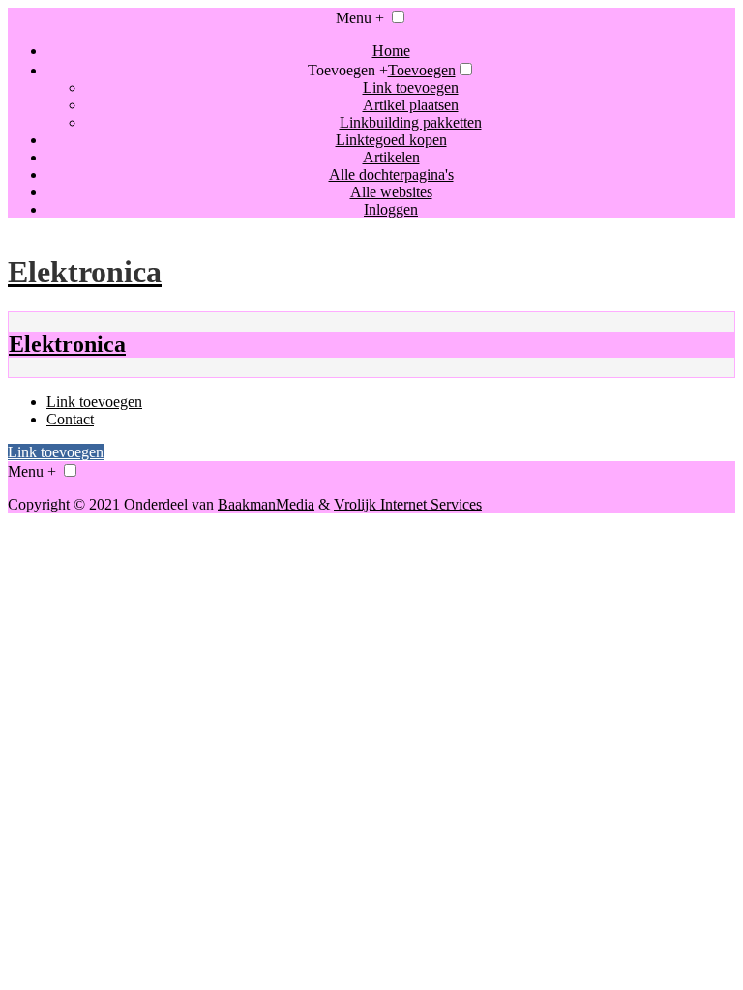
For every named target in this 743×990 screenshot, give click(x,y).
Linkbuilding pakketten (411, 122)
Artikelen (391, 157)
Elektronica (67, 344)
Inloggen (391, 209)
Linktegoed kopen (391, 139)
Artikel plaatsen (411, 105)
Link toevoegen (411, 87)
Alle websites (391, 192)
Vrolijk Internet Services (408, 504)
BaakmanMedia (266, 504)
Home (391, 51)
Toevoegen (422, 70)
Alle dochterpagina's (391, 174)
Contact (70, 419)
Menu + (360, 18)
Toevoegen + (348, 70)
